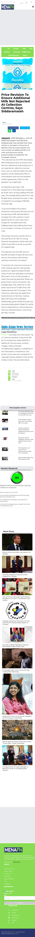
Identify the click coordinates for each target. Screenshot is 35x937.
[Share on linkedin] (14, 130)
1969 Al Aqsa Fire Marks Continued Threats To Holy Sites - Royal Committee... (16, 742)
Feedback (7, 884)
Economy (16, 52)
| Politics (6, 52)
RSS (12, 923)
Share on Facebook (13, 127)
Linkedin (14, 920)
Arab (23, 48)
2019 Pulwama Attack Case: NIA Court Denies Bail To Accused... (25, 421)
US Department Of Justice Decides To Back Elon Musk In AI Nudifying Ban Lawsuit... (15, 768)
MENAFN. (13, 932)
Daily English (9, 891)
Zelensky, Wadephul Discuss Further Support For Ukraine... (15, 575)
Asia (30, 48)
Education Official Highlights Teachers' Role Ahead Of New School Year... (15, 645)
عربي (21, 3)
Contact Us (7, 874)
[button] (26, 3)
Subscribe (20, 903)
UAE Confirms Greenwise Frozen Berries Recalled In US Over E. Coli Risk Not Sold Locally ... (16, 598)
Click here (16, 862)
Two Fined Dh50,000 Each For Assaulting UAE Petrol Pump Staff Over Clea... (26, 413)
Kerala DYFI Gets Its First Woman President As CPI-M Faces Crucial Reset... (17, 717)
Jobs (5, 881)
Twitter (13, 912)
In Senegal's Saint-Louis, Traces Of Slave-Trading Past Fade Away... (16, 671)
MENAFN (6, 138)
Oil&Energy (28, 52)
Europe (15, 48)
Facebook (14, 910)
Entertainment (11, 55)
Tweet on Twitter (25, 127)
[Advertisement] (17, 27)
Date (4, 122)
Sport (24, 55)
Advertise (7, 876)
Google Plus (15, 915)
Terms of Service (9, 869)
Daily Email (14, 917)
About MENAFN (9, 879)
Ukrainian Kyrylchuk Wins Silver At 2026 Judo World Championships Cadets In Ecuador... (16, 622)
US (6, 48)
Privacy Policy (8, 871)
